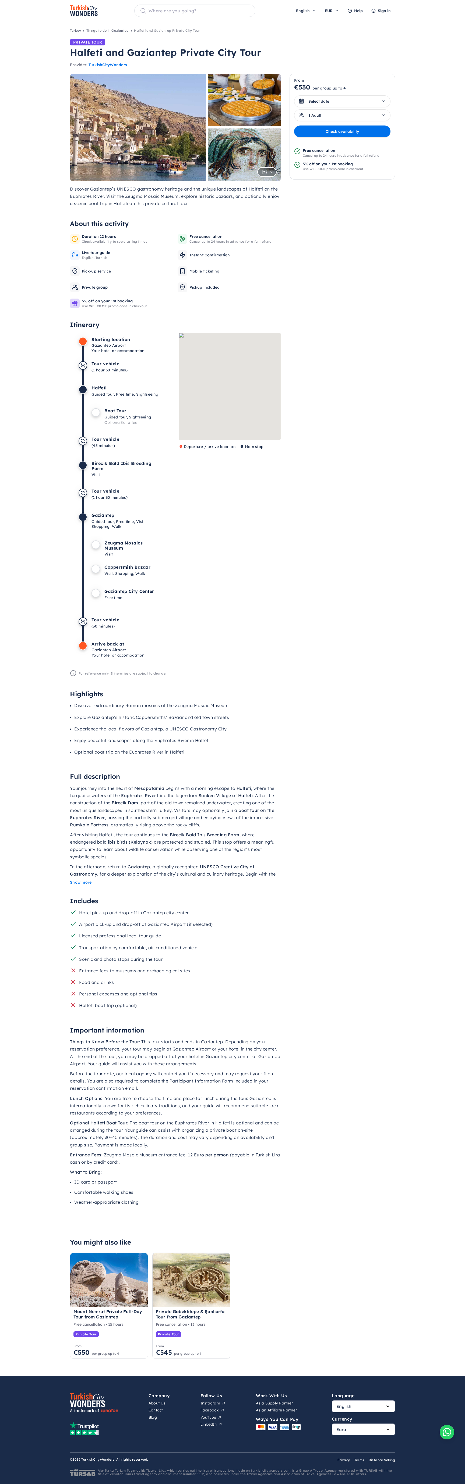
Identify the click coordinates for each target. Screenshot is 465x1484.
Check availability (342, 131)
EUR (329, 10)
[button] (248, 369)
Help (358, 10)
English (303, 10)
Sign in (384, 10)
